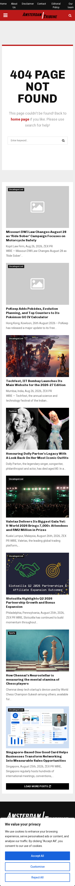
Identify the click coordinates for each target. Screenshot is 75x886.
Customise (37, 866)
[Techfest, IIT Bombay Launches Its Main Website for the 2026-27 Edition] (37, 356)
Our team (71, 5)
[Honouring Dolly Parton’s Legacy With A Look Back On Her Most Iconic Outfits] (37, 429)
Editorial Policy (56, 5)
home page (20, 119)
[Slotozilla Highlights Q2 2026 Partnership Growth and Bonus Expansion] (37, 574)
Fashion (13, 411)
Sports (12, 633)
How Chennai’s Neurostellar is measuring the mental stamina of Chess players (32, 679)
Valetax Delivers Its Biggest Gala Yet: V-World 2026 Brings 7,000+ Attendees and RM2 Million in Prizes (37, 526)
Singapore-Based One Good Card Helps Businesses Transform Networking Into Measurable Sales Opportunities (37, 756)
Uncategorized (16, 189)
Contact (41, 3)
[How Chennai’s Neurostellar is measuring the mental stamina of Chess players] (37, 650)
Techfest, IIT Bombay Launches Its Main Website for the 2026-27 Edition (36, 383)
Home (3, 3)
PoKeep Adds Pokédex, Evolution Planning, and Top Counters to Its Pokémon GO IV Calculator (32, 313)
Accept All (37, 855)
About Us (14, 5)
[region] (37, 852)
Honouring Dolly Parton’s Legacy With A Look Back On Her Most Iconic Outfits (37, 456)
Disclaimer (28, 3)
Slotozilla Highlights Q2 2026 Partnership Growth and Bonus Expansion (30, 603)
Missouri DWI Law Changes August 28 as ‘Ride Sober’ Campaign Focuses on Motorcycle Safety (36, 236)
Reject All (37, 877)
